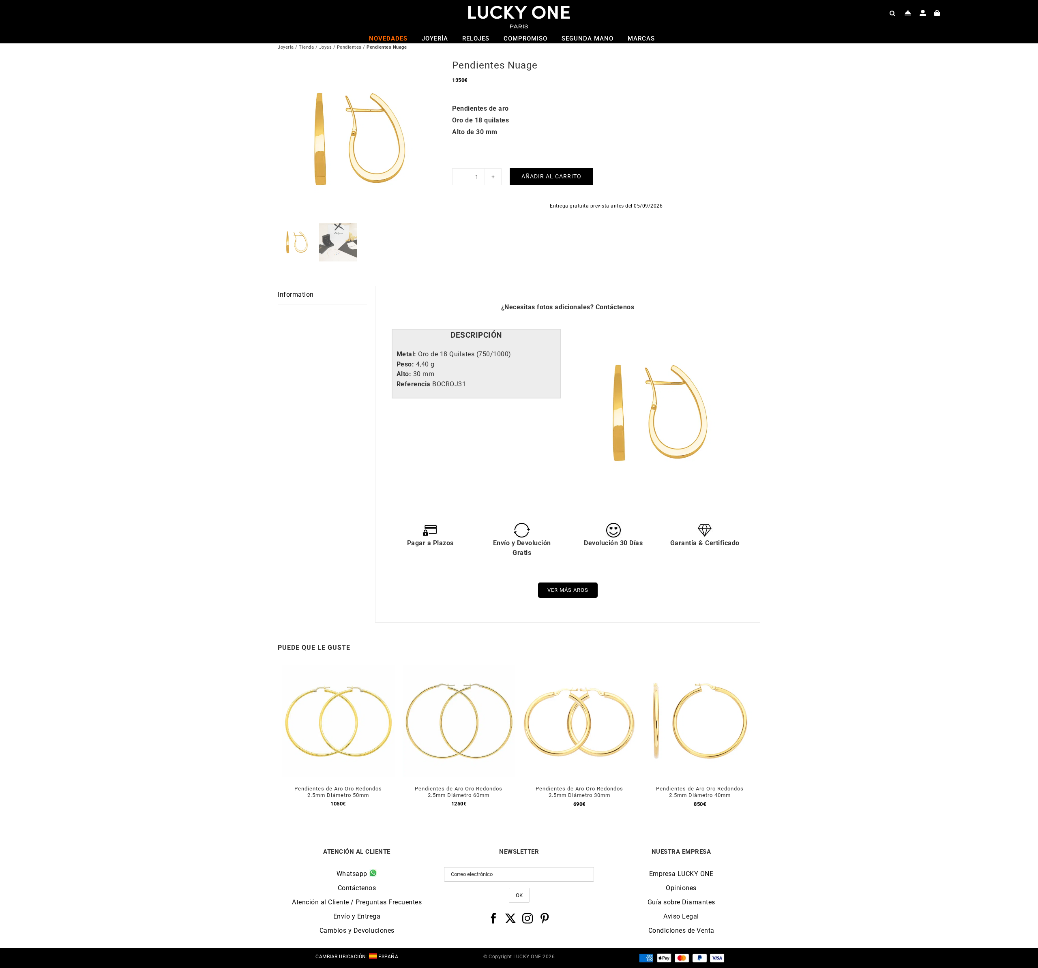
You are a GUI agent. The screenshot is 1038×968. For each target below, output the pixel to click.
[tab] (476, 335)
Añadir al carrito (551, 176)
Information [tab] (296, 294)
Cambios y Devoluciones (357, 930)
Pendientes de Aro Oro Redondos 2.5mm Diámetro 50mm (338, 792)
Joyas (325, 47)
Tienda (306, 47)
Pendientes (349, 47)
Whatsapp (353, 874)
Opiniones (681, 888)
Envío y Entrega (357, 916)
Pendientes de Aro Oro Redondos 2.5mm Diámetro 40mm (700, 792)
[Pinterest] (544, 918)
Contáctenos (615, 307)
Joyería (286, 47)
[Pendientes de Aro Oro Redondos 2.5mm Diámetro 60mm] (459, 669)
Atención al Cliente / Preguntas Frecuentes (357, 902)
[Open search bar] (892, 13)
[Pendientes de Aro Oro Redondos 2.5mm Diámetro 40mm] (700, 669)
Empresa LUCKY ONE (681, 874)
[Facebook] (493, 918)
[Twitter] (510, 918)
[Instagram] (527, 918)
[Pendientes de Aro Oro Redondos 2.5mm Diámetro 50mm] (338, 669)
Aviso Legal (681, 916)
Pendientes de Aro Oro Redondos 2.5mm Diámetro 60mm (458, 792)
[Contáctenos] (908, 13)
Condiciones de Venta (681, 930)
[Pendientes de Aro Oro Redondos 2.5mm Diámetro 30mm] (579, 669)
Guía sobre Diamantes (681, 902)
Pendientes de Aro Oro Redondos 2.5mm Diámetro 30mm (579, 792)
